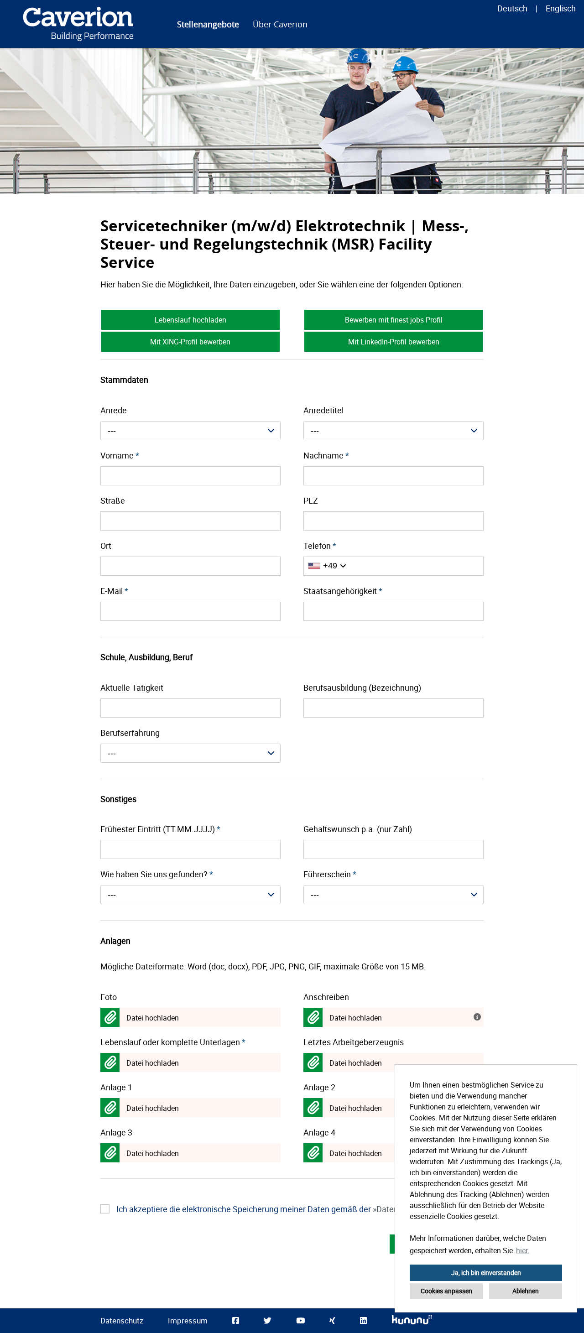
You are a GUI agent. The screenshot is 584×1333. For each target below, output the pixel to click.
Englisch (561, 8)
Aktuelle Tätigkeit (131, 687)
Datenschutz (121, 1320)
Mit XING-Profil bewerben (190, 342)
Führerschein (329, 874)
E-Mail (114, 590)
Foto (108, 996)
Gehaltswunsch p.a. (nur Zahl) (357, 828)
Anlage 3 (116, 1132)
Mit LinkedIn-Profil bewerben (393, 342)
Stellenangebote (208, 24)
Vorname (119, 455)
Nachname (326, 455)
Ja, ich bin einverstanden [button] (486, 1272)
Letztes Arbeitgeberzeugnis (353, 1041)
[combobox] (190, 430)
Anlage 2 (319, 1087)
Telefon (319, 545)
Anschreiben (326, 996)
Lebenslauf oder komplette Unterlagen (172, 1041)
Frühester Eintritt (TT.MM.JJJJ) (160, 828)
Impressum (188, 1320)
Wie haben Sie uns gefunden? (156, 874)
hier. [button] (522, 1250)
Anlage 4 (319, 1132)
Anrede (113, 410)
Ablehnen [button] (525, 1290)
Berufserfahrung (130, 732)
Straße (112, 500)
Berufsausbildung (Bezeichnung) (362, 687)
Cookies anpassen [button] (446, 1290)
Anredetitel (323, 410)
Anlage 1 (116, 1087)
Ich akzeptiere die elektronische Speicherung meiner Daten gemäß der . (290, 1208)
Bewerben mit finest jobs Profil (394, 320)
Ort (105, 545)
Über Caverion (280, 24)
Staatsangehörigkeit (342, 590)
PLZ (310, 500)
